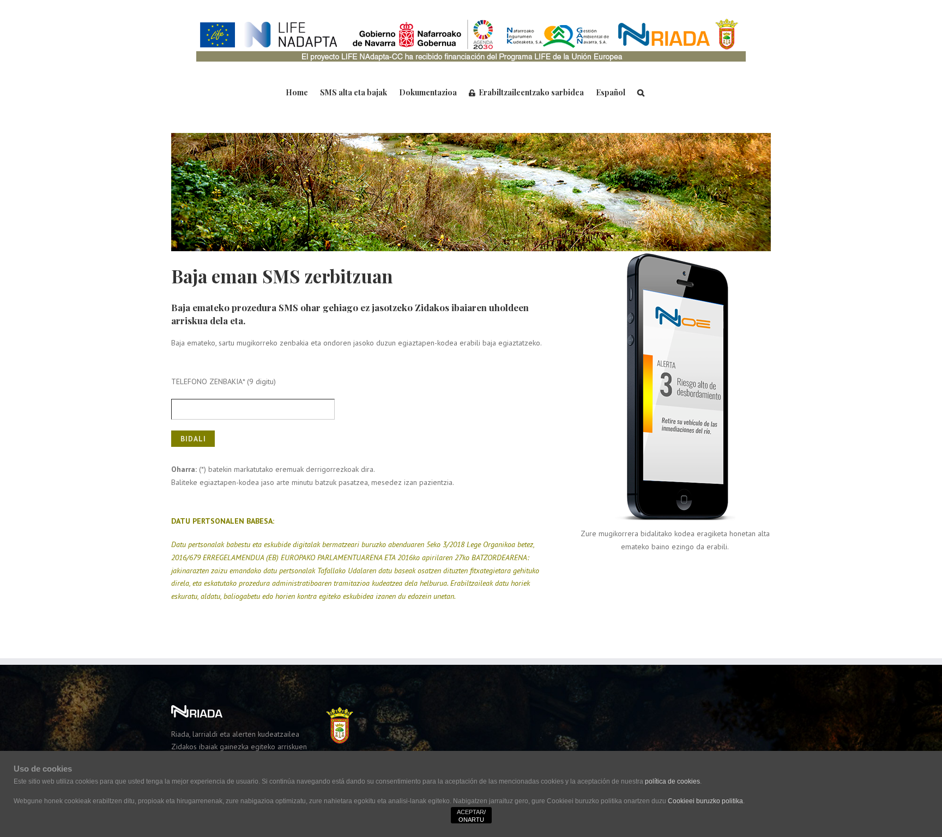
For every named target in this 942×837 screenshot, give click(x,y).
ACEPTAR (470, 812)
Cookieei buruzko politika (705, 801)
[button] (640, 91)
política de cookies (672, 781)
